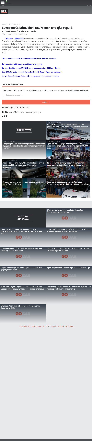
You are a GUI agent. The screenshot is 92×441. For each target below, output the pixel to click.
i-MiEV (15, 112)
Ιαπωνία (28, 112)
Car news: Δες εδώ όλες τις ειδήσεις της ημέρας (22, 64)
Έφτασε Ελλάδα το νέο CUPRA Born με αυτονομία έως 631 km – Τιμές (31, 68)
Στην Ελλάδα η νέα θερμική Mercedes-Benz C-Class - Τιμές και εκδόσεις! (32, 72)
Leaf (15, 41)
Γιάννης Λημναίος (8, 34)
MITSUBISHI (16, 107)
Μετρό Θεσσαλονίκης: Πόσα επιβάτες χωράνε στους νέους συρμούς (30, 76)
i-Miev (22, 41)
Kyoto (21, 112)
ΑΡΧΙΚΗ (4, 24)
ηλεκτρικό (37, 112)
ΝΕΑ (4, 11)
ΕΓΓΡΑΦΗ (46, 102)
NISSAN (25, 107)
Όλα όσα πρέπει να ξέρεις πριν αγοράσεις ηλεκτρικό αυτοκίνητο (29, 58)
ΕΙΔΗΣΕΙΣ (16, 24)
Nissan (9, 38)
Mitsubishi (19, 38)
